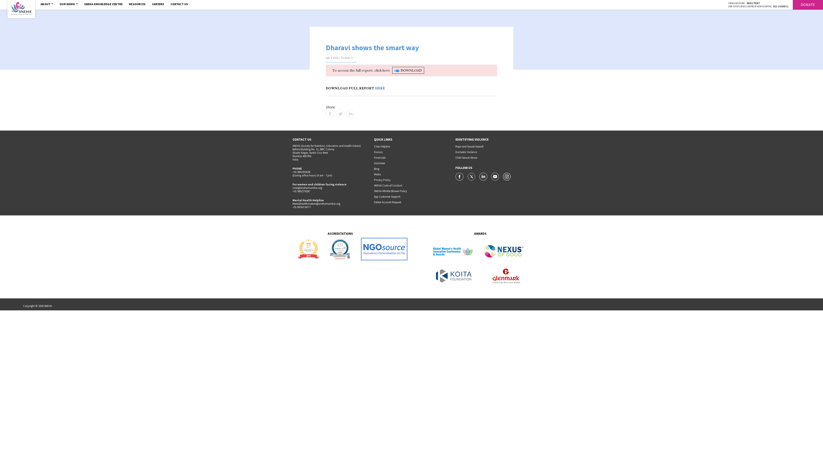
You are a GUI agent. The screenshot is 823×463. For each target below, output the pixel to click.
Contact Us (179, 4)
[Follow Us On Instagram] (507, 176)
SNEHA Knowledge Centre (103, 4)
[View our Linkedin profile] (483, 176)
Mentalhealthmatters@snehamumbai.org (316, 204)
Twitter (340, 114)
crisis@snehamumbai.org (307, 188)
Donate (808, 4)
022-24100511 (780, 6)
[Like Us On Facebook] (459, 176)
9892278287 (753, 3)
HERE (380, 88)
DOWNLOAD (411, 70)
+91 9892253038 (301, 172)
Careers (158, 4)
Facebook (330, 114)
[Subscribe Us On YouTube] (495, 176)
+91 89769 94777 (302, 207)
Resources (137, 4)
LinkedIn (350, 114)
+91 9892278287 (301, 191)
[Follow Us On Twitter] (471, 176)
